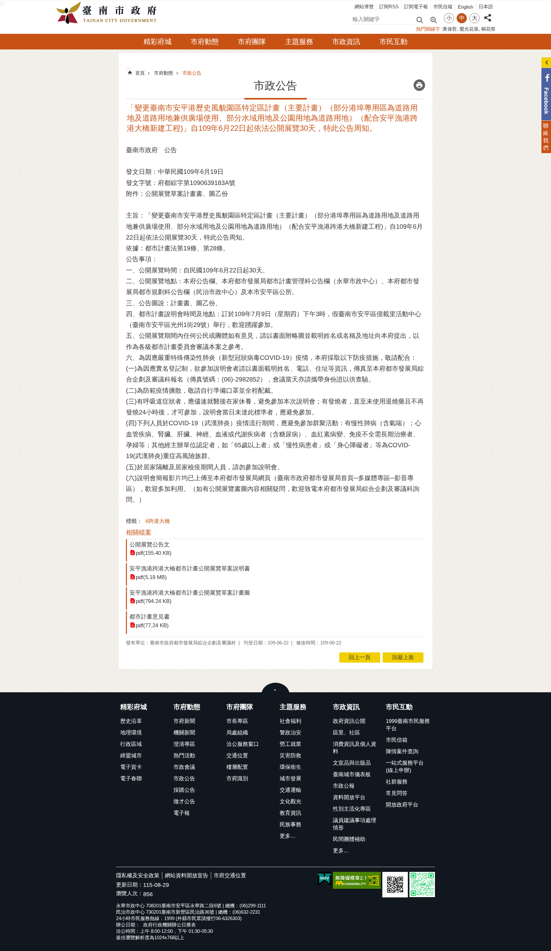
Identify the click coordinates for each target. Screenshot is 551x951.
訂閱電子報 (416, 6)
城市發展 (290, 779)
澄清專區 (184, 744)
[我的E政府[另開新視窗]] (324, 879)
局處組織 (237, 733)
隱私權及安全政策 (137, 876)
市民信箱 (442, 6)
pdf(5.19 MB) (151, 577)
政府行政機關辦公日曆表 (169, 924)
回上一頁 (360, 657)
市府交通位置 (230, 876)
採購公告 (184, 790)
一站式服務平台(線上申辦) (405, 766)
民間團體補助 (349, 839)
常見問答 (397, 793)
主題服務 (299, 42)
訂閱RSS (389, 6)
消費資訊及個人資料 (354, 747)
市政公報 (344, 786)
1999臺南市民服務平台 (408, 725)
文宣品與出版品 (352, 763)
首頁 (140, 73)
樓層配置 (237, 767)
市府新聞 (184, 721)
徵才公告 (184, 802)
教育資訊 (290, 813)
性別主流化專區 (352, 809)
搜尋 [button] (419, 20)
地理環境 (131, 733)
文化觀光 (290, 802)
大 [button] (474, 18)
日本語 (486, 6)
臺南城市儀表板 (352, 774)
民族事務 (290, 824)
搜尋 (355, 18)
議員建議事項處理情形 (354, 824)
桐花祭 (488, 29)
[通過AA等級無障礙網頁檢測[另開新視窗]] (357, 880)
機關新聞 (184, 733)
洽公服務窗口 (242, 744)
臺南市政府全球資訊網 (108, 13)
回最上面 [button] (403, 657)
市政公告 (192, 73)
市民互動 (393, 42)
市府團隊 (252, 42)
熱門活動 (184, 756)
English (465, 7)
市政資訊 (346, 42)
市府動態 (205, 42)
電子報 (181, 813)
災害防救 (290, 756)
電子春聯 (131, 779)
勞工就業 (290, 744)
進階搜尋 (433, 19)
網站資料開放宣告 (186, 876)
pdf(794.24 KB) (154, 601)
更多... (287, 836)
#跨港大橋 (157, 521)
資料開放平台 (349, 797)
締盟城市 (131, 756)
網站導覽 (364, 6)
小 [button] (449, 18)
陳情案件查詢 (402, 751)
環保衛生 (290, 767)
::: (2, 3)
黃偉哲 (450, 29)
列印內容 (419, 85)
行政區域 (131, 744)
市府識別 (237, 779)
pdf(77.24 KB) (152, 625)
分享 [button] (487, 14)
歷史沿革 (131, 721)
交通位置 (237, 756)
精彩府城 (157, 42)
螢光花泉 (469, 29)
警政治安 (290, 733)
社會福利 (290, 721)
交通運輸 (290, 790)
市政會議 (184, 767)
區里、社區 (346, 733)
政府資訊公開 (349, 721)
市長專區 (237, 721)
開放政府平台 (402, 805)
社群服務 (397, 782)
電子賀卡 (131, 767)
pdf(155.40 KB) (154, 553)
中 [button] (462, 18)
